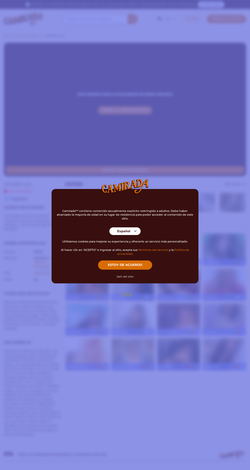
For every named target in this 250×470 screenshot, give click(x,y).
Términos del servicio (153, 250)
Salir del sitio (125, 276)
